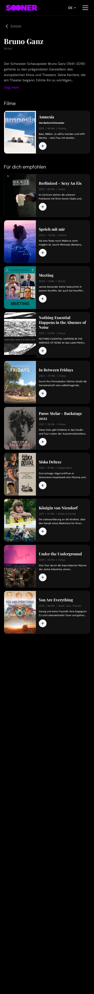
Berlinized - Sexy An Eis (60, 183)
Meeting (46, 275)
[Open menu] (85, 8)
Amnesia (46, 117)
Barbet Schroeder (54, 122)
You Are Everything (56, 599)
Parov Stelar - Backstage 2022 (60, 416)
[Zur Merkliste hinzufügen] (43, 146)
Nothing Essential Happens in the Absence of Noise (62, 322)
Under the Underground (60, 553)
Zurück (16, 26)
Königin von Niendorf (58, 507)
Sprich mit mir (52, 229)
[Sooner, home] (21, 8)
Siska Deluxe (50, 461)
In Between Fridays (56, 369)
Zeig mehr (11, 87)
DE (70, 8)
